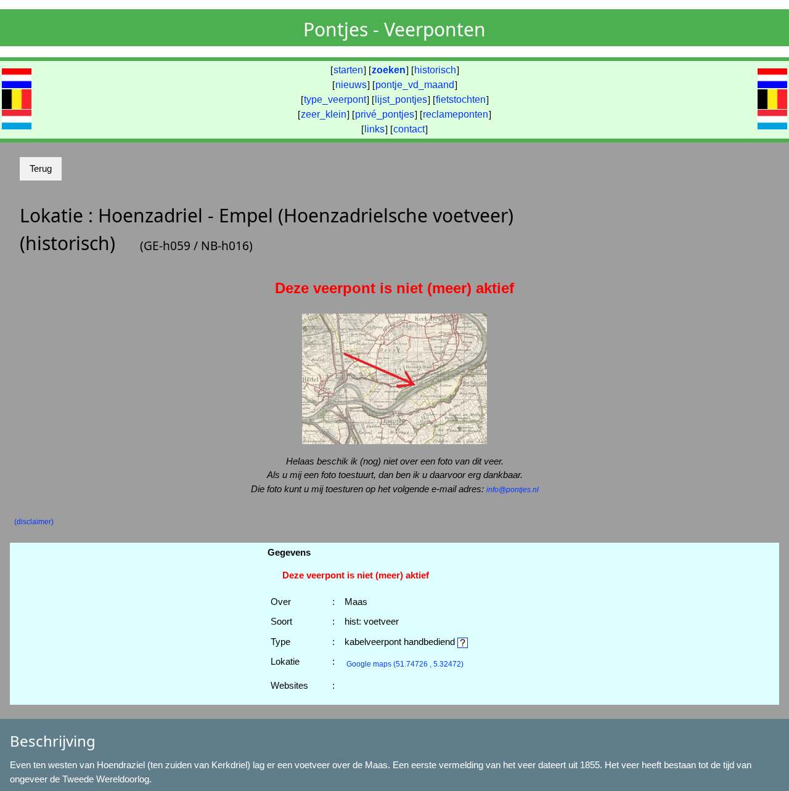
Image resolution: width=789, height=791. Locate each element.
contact (409, 129)
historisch (435, 70)
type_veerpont (335, 99)
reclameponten (455, 114)
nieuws (351, 84)
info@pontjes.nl (512, 489)
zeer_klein (323, 114)
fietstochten (461, 99)
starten (348, 70)
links (374, 129)
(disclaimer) (34, 521)
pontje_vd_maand (414, 84)
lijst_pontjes (401, 99)
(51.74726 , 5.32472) (405, 664)
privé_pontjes (384, 114)
